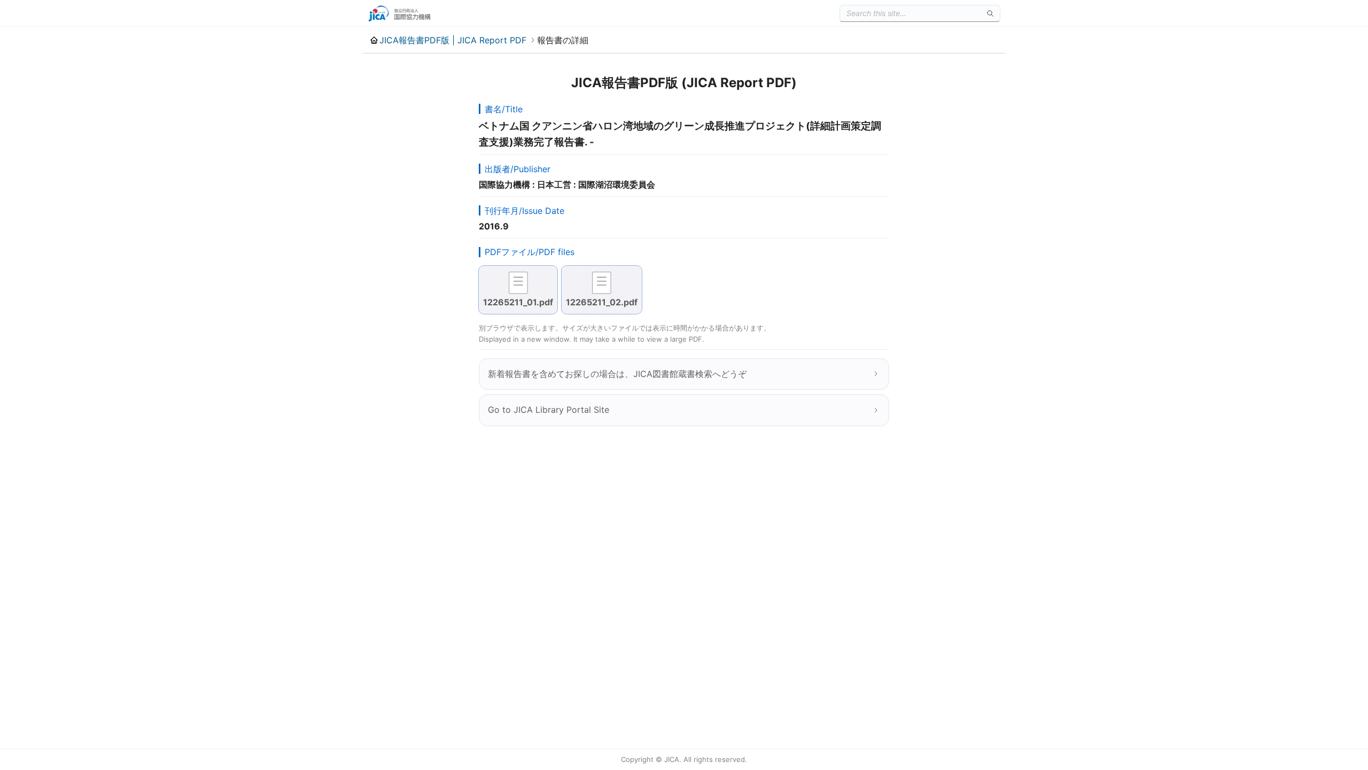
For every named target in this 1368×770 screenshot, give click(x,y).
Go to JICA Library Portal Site (548, 409)
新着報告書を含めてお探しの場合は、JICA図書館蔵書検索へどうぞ (617, 373)
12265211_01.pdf (518, 302)
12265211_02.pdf (602, 302)
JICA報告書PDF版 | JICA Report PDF (452, 40)
